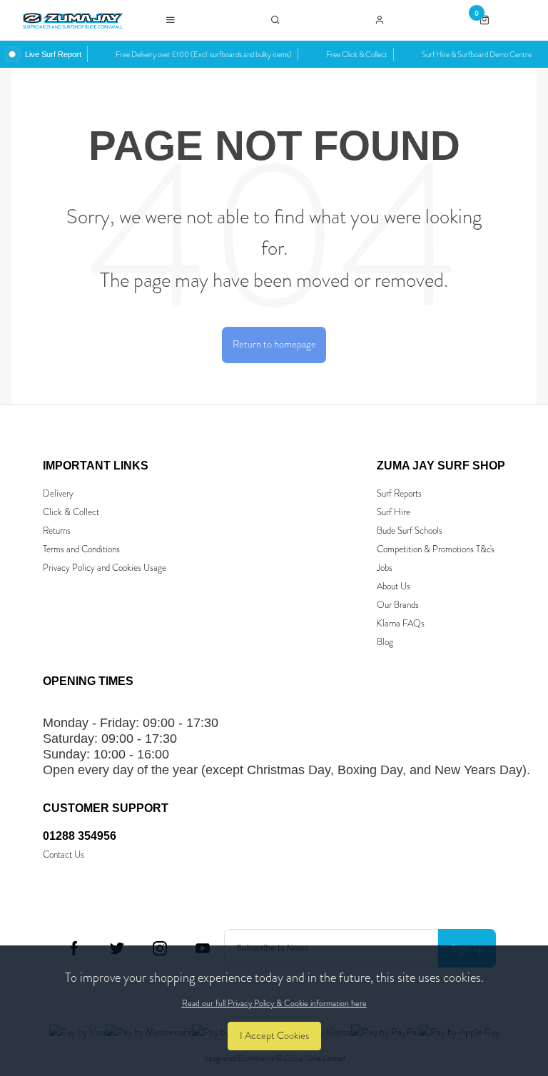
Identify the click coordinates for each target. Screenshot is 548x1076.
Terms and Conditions (81, 549)
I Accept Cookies (274, 1035)
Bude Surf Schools (409, 530)
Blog (385, 642)
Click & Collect (71, 512)
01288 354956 (79, 836)
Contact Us (63, 854)
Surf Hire (393, 512)
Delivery (58, 493)
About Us (393, 586)
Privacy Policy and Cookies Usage (104, 567)
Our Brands (398, 604)
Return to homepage (274, 344)
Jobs (384, 567)
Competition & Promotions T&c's (435, 549)
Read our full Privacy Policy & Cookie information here (274, 1003)
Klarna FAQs (401, 623)
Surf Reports (399, 493)
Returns (57, 530)
